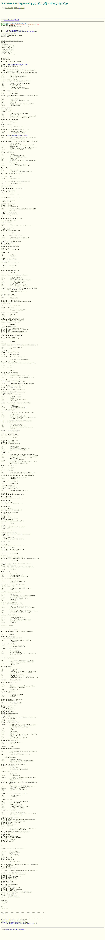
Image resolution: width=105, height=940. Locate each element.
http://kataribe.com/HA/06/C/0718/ (18, 64)
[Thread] (17, 20)
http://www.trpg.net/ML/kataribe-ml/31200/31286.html (21, 31)
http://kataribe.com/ (7, 919)
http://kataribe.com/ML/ (8, 921)
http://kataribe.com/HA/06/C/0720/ (18, 135)
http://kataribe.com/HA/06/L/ (14, 30)
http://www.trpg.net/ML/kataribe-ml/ (11, 922)
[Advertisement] (29, 13)
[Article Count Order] (9, 20)
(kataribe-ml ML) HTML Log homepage (15, 8)
